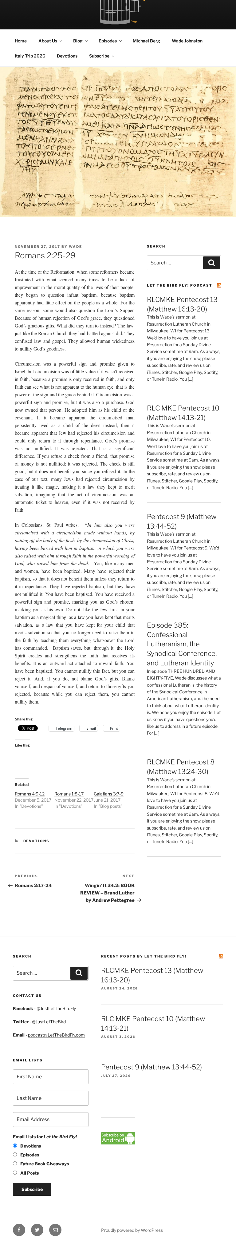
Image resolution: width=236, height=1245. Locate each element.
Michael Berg (146, 40)
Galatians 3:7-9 (109, 793)
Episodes (108, 40)
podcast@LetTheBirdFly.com (56, 1034)
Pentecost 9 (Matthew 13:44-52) (151, 1067)
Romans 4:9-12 (30, 793)
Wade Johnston (187, 40)
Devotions (67, 55)
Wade (75, 246)
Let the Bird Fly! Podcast (179, 285)
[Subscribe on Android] (118, 1142)
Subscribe (99, 55)
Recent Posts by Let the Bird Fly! (144, 956)
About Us (47, 40)
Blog (78, 40)
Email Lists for (45, 1136)
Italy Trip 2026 (30, 55)
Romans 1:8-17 (69, 793)
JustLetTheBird (51, 1021)
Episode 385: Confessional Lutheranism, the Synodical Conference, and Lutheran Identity (182, 644)
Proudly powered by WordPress (132, 1230)
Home (21, 40)
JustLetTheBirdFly (58, 1008)
